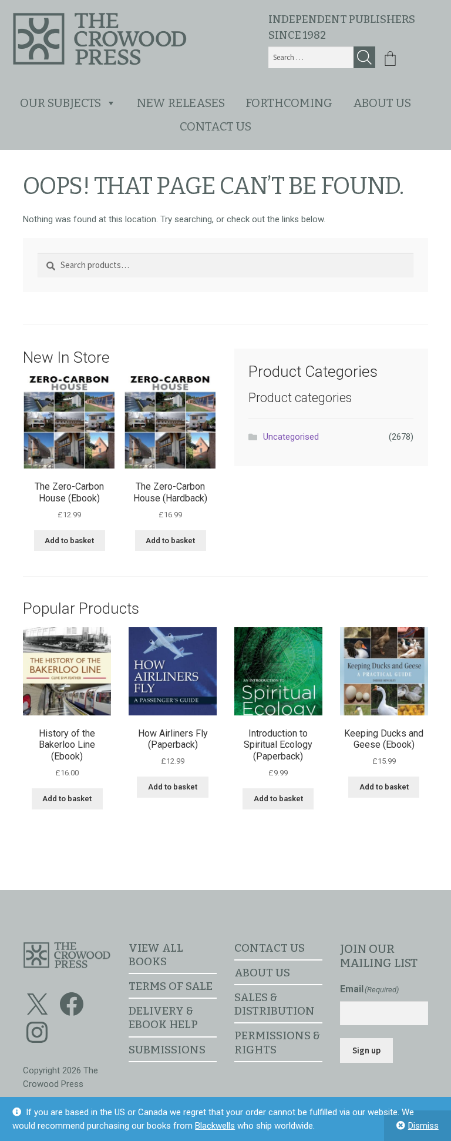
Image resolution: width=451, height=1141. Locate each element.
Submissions (167, 1049)
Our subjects (60, 103)
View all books (156, 954)
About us (382, 103)
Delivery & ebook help (163, 1017)
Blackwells (215, 1125)
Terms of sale (171, 986)
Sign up (366, 1050)
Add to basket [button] (69, 540)
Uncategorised (291, 436)
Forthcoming (288, 103)
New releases (181, 103)
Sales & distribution (274, 1004)
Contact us (215, 126)
